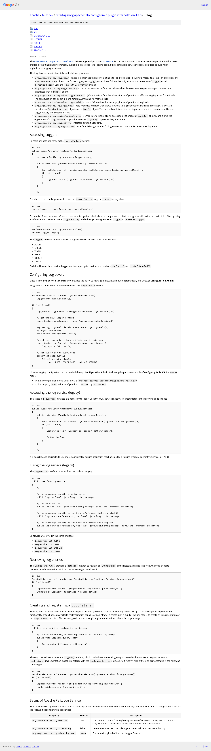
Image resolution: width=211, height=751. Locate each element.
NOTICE (38, 42)
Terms (35, 746)
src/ (35, 31)
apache (34, 15)
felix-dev (47, 15)
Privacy (27, 746)
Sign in (204, 4)
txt (198, 746)
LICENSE (38, 39)
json (205, 746)
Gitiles (19, 746)
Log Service (107, 61)
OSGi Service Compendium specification (54, 61)
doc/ (36, 28)
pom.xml (38, 46)
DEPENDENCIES (42, 35)
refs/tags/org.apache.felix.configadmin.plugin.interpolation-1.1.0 (98, 15)
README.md (40, 50)
